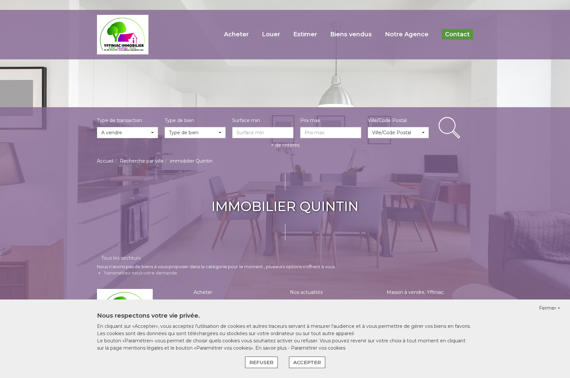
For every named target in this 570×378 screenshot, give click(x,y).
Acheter (236, 34)
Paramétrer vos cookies (318, 348)
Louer (271, 34)
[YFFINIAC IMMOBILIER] (122, 34)
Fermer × (549, 308)
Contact (457, 34)
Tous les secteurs (121, 258)
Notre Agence (406, 34)
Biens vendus (351, 34)
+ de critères (285, 145)
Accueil (105, 161)
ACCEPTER (307, 362)
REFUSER (261, 362)
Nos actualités (306, 292)
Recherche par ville (142, 161)
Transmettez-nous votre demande (140, 272)
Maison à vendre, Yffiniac (415, 292)
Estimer (305, 34)
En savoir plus (271, 348)
